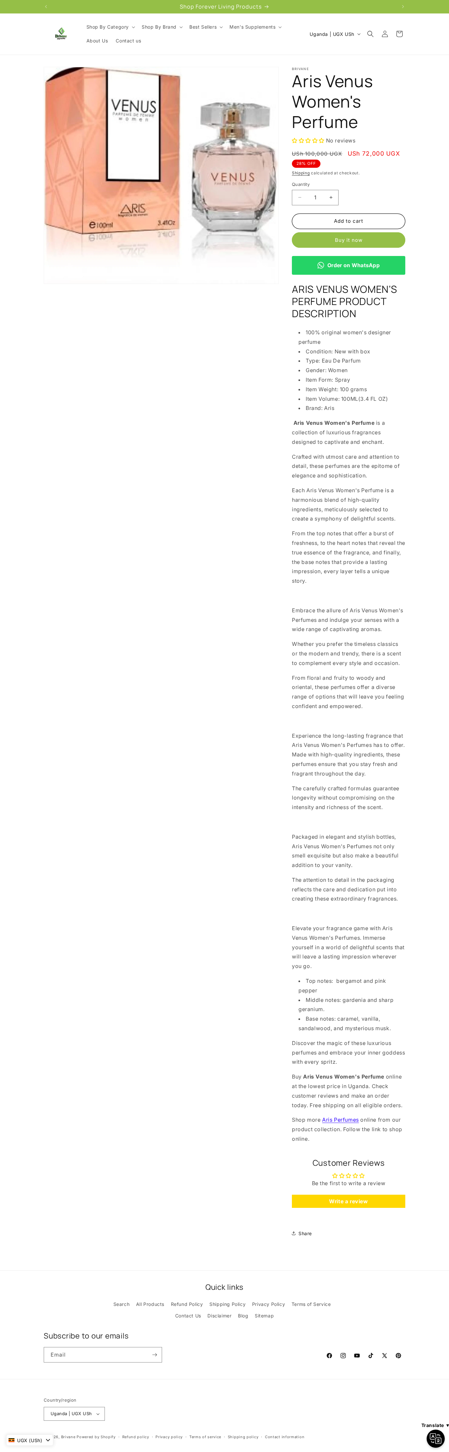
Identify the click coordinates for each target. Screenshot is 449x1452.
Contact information (284, 1437)
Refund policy (135, 1437)
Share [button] (305, 1233)
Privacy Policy (268, 1304)
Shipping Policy (227, 1304)
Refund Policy (187, 1304)
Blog (243, 1315)
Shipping (301, 172)
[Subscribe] (154, 1355)
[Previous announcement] (46, 6)
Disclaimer (219, 1315)
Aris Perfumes (340, 1119)
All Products (150, 1304)
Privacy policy (169, 1437)
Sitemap (264, 1315)
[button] (110, 27)
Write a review (348, 1201)
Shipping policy (243, 1437)
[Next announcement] (403, 6)
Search (121, 1304)
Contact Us (188, 1315)
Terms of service (205, 1437)
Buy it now (349, 240)
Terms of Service (311, 1304)
